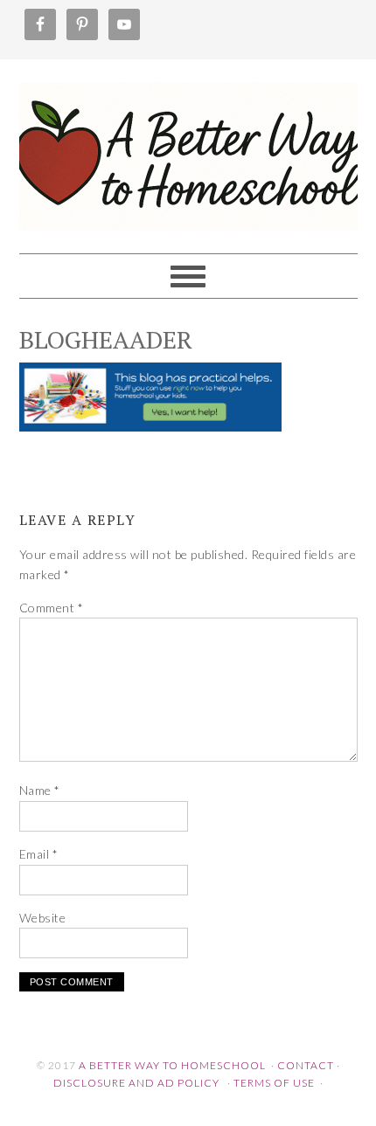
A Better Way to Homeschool (188, 148)
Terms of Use (274, 1082)
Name (39, 790)
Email (39, 853)
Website (42, 917)
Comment (51, 607)
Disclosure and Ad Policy (136, 1082)
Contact (305, 1065)
